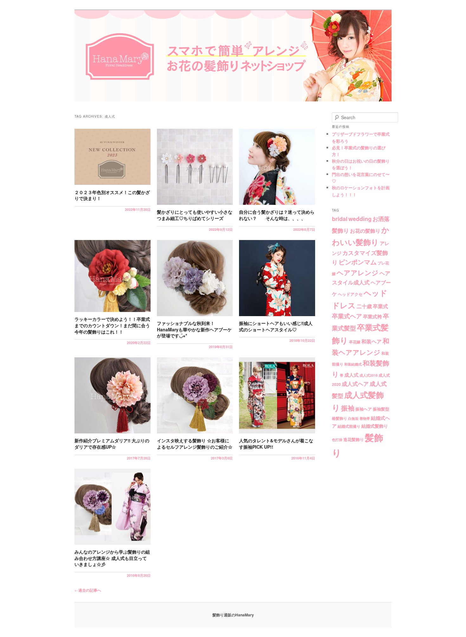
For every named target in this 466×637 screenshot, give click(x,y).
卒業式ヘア (347, 316)
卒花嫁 (354, 342)
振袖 (347, 408)
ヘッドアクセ (350, 294)
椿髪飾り (339, 418)
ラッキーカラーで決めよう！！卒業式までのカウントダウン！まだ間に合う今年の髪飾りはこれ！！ (112, 325)
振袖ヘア (363, 409)
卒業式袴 (372, 316)
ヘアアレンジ (358, 272)
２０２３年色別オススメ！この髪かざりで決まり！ (112, 195)
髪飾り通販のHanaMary (233, 615)
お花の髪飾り (365, 230)
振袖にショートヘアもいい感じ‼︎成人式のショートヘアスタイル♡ (276, 326)
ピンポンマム (358, 261)
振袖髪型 (381, 409)
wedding (360, 219)
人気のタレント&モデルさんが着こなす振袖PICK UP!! (276, 443)
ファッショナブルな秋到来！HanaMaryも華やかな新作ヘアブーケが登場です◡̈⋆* (194, 329)
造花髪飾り (353, 439)
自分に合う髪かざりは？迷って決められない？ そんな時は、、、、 (276, 215)
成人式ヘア (355, 383)
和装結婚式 (353, 364)
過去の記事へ (87, 590)
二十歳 (364, 306)
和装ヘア (371, 341)
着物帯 (364, 418)
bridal (339, 219)
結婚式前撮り (349, 426)
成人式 (351, 374)
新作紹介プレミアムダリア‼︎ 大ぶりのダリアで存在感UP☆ (111, 443)
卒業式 (380, 306)
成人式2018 (368, 375)
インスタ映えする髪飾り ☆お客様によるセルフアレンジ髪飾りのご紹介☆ (194, 443)
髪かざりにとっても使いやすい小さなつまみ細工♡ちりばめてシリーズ (194, 215)
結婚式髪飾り (374, 426)
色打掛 (337, 439)
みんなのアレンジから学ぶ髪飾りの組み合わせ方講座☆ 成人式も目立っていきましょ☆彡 (112, 558)
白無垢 (353, 418)
